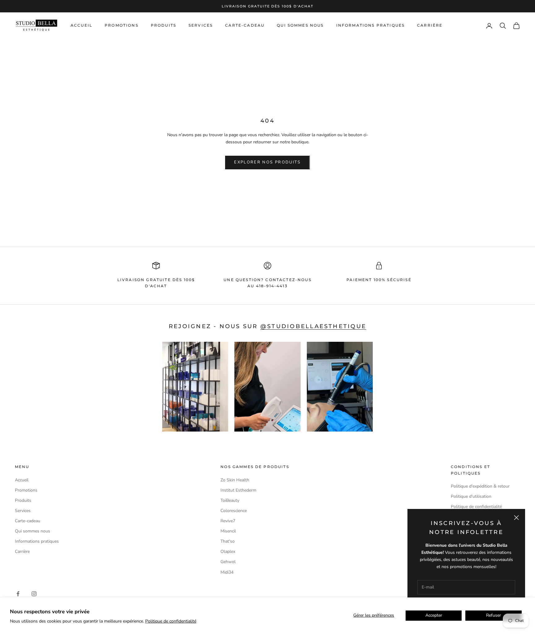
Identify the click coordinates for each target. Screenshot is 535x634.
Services (201, 25)
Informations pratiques (370, 25)
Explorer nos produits (267, 162)
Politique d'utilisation (471, 496)
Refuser (493, 615)
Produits (163, 25)
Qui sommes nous (300, 25)
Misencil (228, 531)
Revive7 (227, 521)
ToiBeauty (229, 500)
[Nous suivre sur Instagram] (34, 594)
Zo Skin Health (234, 480)
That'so (227, 541)
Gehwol (228, 562)
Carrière (429, 25)
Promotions (121, 25)
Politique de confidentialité (170, 621)
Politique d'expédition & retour (480, 486)
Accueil (81, 25)
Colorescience (233, 511)
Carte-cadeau (244, 25)
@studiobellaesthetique (313, 326)
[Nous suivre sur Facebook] (18, 594)
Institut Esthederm (238, 490)
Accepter (433, 615)
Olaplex (227, 551)
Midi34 (226, 572)
